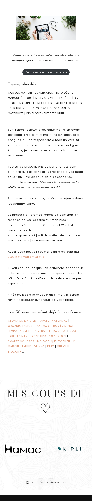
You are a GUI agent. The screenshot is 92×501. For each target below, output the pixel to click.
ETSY (50, 346)
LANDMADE (43, 326)
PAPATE (44, 320)
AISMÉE (25, 331)
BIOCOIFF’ (15, 351)
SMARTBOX (16, 341)
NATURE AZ (60, 320)
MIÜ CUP (63, 346)
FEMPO (12, 331)
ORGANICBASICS (20, 326)
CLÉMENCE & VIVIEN (22, 320)
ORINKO (39, 346)
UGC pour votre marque (26, 257)
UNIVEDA (39, 331)
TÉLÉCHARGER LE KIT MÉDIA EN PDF (46, 72)
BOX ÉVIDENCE (63, 326)
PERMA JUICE (57, 331)
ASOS (31, 341)
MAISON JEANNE (19, 346)
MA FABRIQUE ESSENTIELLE (56, 341)
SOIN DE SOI (57, 336)
